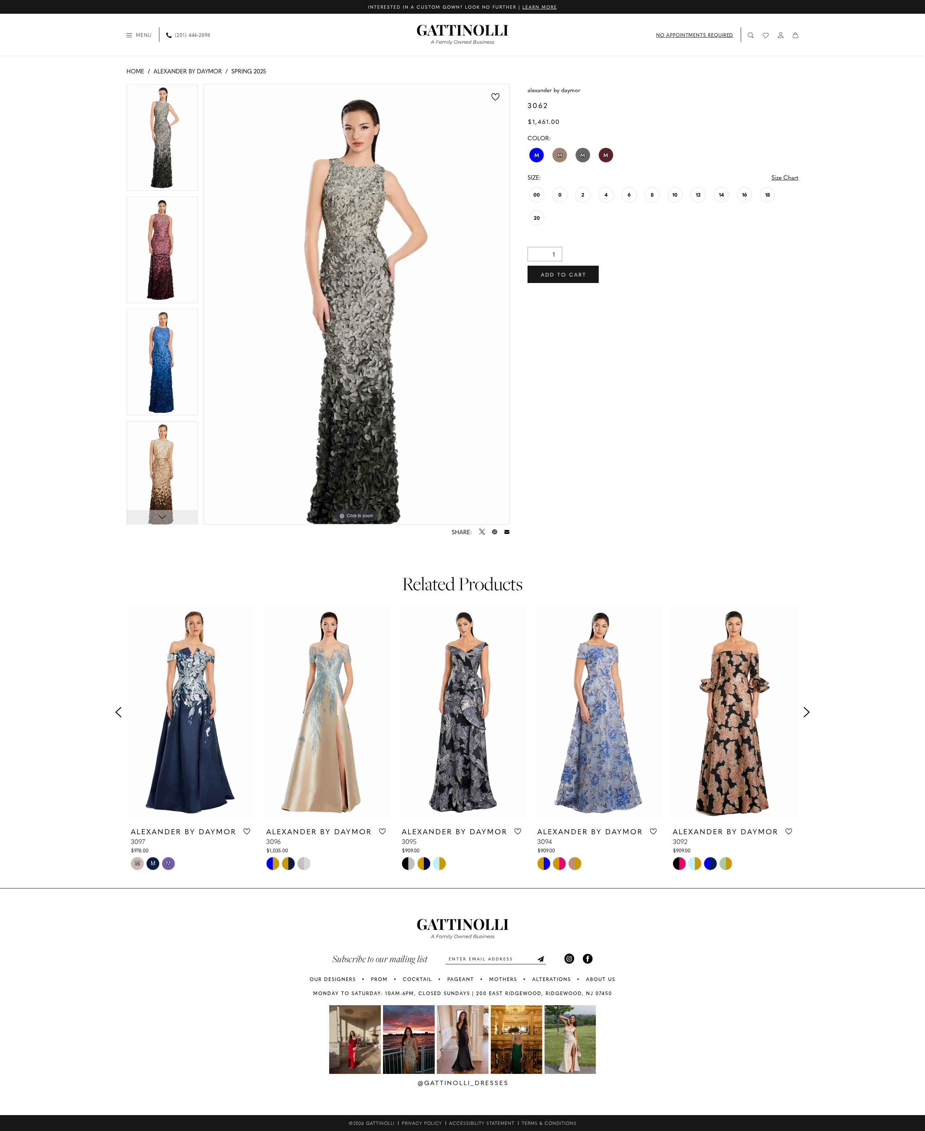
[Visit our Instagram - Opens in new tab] (569, 959)
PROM (379, 979)
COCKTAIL (417, 979)
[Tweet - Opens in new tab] (482, 532)
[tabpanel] (162, 140)
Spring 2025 (248, 71)
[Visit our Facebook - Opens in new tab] (588, 959)
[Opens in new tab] (355, 1039)
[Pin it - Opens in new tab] (494, 532)
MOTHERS (503, 979)
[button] (139, 34)
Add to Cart (563, 274)
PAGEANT (460, 979)
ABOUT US (600, 979)
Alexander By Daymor (188, 71)
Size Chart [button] (784, 177)
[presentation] (191, 712)
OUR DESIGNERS (333, 979)
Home (135, 71)
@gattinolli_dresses (463, 1082)
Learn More (539, 7)
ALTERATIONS (551, 979)
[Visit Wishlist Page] (766, 34)
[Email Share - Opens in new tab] (506, 532)
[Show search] (751, 35)
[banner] (462, 34)
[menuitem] (139, 34)
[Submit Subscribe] (540, 959)
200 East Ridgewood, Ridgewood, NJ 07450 (544, 993)
